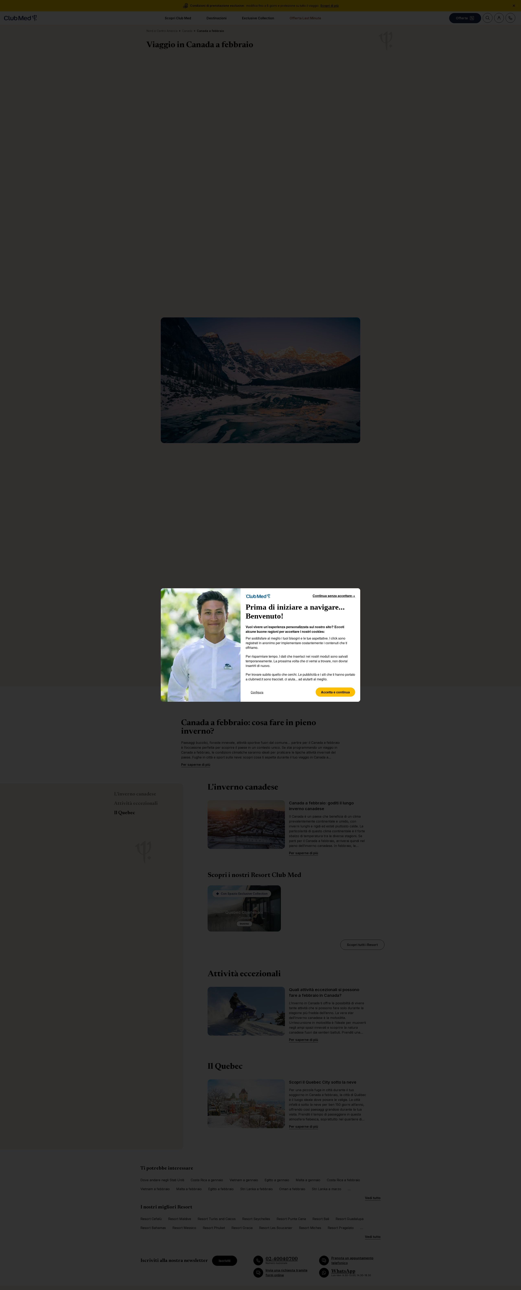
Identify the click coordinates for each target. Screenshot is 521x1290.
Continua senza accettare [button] (334, 595)
